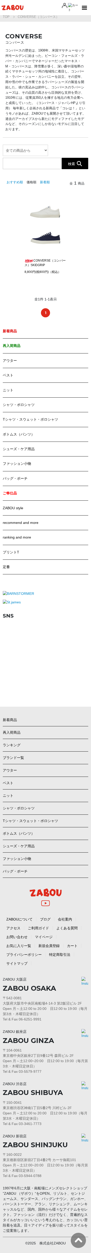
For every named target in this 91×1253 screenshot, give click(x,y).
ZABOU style (13, 508)
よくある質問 (67, 928)
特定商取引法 (59, 955)
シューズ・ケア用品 (19, 449)
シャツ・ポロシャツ (19, 405)
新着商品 (10, 720)
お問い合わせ (17, 937)
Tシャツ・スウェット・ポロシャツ (30, 419)
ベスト (8, 375)
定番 (6, 567)
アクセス (13, 928)
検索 (71, 163)
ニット (8, 390)
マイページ (44, 937)
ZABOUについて (19, 919)
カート (72, 946)
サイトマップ (17, 963)
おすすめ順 (15, 182)
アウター (10, 361)
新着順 (45, 182)
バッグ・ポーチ (15, 478)
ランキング (11, 745)
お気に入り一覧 (18, 946)
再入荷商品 (11, 732)
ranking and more (17, 537)
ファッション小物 (17, 464)
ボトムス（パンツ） (19, 434)
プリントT (11, 552)
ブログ (45, 919)
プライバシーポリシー (24, 955)
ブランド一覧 (13, 758)
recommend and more (20, 523)
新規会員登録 (49, 946)
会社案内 (65, 919)
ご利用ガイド (38, 928)
